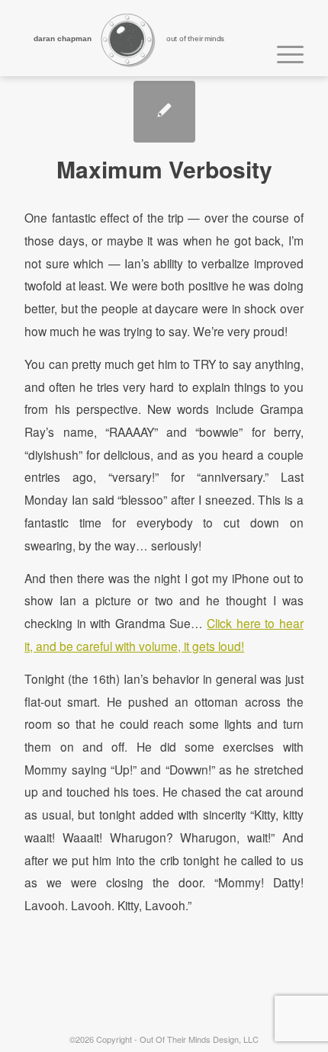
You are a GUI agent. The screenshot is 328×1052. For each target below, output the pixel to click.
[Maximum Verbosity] (164, 112)
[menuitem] (283, 51)
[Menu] (283, 51)
